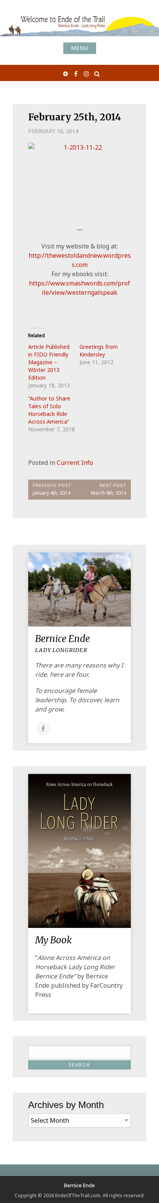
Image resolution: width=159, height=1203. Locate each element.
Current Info (75, 462)
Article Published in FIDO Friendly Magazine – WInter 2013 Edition (48, 362)
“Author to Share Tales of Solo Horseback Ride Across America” (49, 410)
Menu (79, 48)
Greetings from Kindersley (99, 350)
